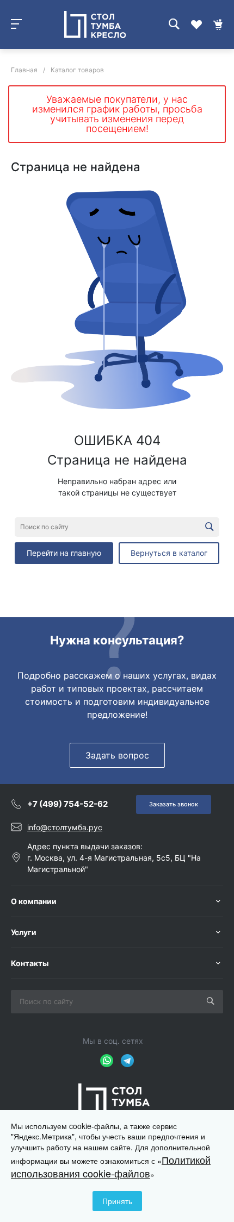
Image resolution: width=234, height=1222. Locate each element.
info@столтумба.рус (64, 827)
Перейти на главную (64, 552)
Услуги (23, 932)
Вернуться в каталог (169, 552)
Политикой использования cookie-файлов (111, 1166)
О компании (34, 901)
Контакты (29, 963)
